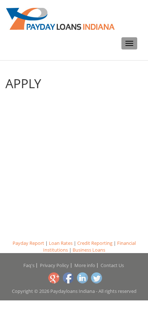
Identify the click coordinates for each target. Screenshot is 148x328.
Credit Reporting (94, 243)
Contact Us (112, 265)
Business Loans (89, 250)
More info (84, 265)
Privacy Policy (54, 265)
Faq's (28, 265)
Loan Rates (61, 243)
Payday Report (28, 243)
